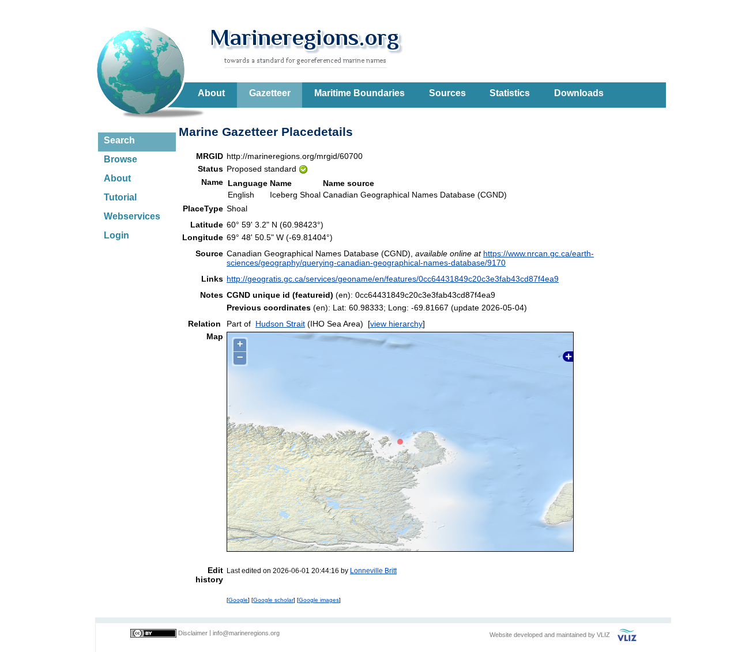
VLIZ (603, 634)
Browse (120, 159)
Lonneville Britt (373, 570)
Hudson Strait (280, 323)
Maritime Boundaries (359, 93)
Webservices (132, 216)
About (211, 93)
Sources (447, 93)
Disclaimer (193, 633)
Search (119, 140)
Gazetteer (270, 93)
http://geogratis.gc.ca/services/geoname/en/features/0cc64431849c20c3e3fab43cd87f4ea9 (393, 278)
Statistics (510, 93)
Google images (319, 600)
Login (116, 235)
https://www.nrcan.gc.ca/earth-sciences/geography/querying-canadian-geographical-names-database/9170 (410, 258)
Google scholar (273, 600)
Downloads (579, 93)
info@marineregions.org (246, 633)
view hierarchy (396, 323)
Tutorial (120, 197)
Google (238, 600)
